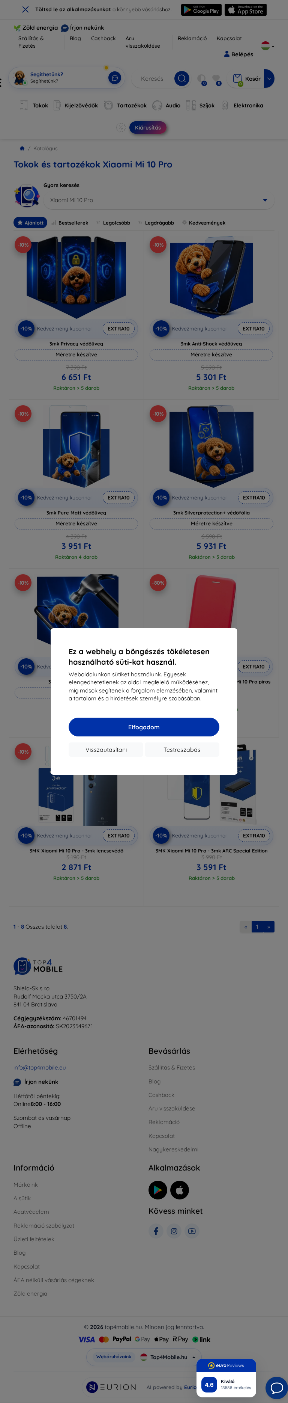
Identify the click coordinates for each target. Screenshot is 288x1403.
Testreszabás (182, 749)
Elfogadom (144, 727)
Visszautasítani (106, 749)
